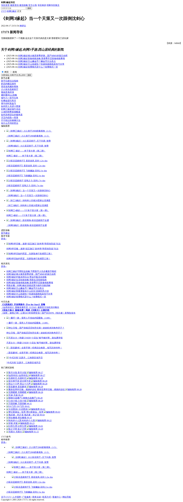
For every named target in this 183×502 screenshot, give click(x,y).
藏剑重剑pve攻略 (9, 95)
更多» (3, 239)
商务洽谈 (36, 497)
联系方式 (46, 497)
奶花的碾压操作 (8, 84)
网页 (6, 72)
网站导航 (66, 497)
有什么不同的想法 (9, 123)
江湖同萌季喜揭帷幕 (10, 112)
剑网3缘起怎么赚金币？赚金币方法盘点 (37, 61)
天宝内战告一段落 (9, 117)
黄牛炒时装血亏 (8, 103)
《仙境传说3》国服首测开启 (14, 307)
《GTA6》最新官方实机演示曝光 (43, 307)
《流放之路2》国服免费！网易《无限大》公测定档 (25, 310)
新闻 (15, 72)
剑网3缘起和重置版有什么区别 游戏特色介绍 (27, 291)
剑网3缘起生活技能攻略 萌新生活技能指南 (26, 280)
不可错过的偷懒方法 (10, 120)
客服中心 (56, 497)
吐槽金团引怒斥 (8, 100)
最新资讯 (14, 5)
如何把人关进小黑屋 (10, 106)
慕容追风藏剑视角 (9, 86)
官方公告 (32, 5)
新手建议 (5, 233)
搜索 (29, 8)
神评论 (23, 26)
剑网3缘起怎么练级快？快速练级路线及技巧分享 (41, 64)
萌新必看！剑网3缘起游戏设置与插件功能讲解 (28, 285)
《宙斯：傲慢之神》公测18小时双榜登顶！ (21, 313)
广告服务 (26, 497)
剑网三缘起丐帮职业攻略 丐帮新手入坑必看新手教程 (31, 271)
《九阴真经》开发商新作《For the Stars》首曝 (23, 304)
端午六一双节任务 (9, 98)
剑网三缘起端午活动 (10, 109)
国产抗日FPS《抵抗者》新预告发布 (58, 313)
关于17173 (6, 497)
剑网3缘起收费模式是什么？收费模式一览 (38, 67)
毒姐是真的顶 (7, 92)
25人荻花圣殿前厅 (9, 89)
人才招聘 (16, 497)
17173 (3, 11)
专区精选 (42, 5)
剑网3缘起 (12, 11)
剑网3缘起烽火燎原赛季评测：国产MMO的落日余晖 (43, 55)
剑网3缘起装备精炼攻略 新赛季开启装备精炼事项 (41, 58)
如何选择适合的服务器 (12, 115)
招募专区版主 (53, 5)
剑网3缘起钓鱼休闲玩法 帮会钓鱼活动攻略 (26, 277)
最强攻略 (23, 5)
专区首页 (5, 5)
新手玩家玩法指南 (9, 81)
